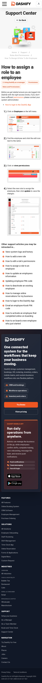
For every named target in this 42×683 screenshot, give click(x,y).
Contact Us (5, 662)
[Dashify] (21, 4)
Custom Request (7, 561)
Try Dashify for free (8, 642)
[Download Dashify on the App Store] (14, 476)
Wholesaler (5, 602)
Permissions (33, 82)
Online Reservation (8, 549)
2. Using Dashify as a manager (14, 82)
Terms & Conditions (20, 672)
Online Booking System (10, 506)
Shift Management (8, 541)
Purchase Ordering (8, 518)
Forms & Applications (9, 553)
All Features (5, 502)
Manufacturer (6, 605)
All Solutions (6, 529)
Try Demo (21, 405)
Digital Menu (6, 557)
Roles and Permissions (11, 87)
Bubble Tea (5, 581)
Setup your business (9, 616)
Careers (4, 658)
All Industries (6, 574)
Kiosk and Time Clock (9, 628)
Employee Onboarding (9, 533)
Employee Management (10, 514)
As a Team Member (8, 624)
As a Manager (6, 620)
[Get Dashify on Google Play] (14, 483)
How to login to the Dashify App (18, 105)
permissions (19, 97)
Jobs (3, 654)
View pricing (21, 412)
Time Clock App (7, 545)
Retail (3, 595)
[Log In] (38, 4)
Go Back (22, 20)
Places (4, 650)
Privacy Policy (5, 672)
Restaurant (5, 584)
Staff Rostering (7, 537)
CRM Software (7, 510)
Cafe (3, 588)
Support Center (7, 632)
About (3, 646)
